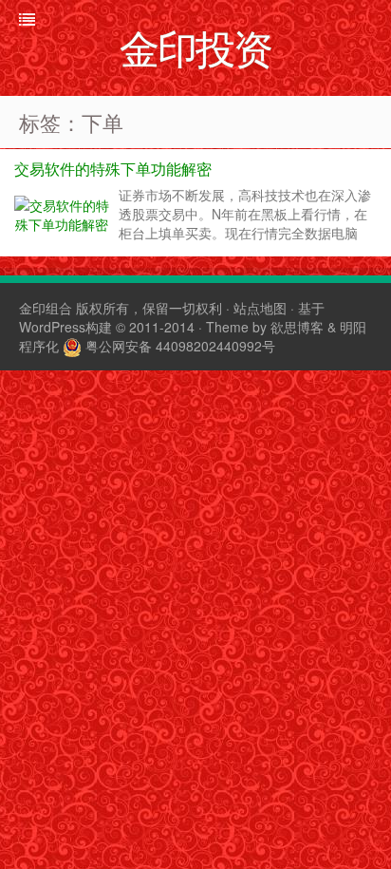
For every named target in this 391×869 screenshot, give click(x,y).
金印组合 (45, 307)
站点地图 (260, 307)
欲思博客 (297, 326)
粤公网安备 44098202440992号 (180, 345)
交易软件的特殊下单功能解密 (113, 168)
